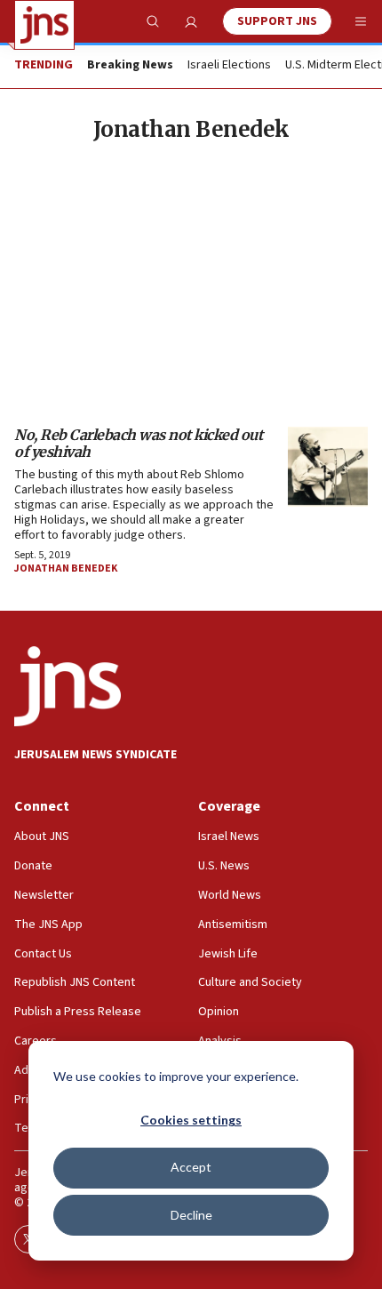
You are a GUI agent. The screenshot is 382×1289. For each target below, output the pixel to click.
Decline (191, 1214)
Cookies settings (191, 1119)
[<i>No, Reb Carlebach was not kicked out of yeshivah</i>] (328, 467)
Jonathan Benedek (65, 568)
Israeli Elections (229, 66)
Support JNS (277, 21)
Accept (191, 1166)
